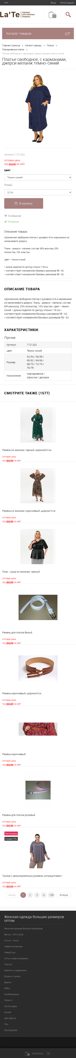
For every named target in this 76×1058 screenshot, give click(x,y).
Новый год (9, 952)
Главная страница (11, 45)
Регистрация (67, 2)
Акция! (7, 1012)
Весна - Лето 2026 (13, 934)
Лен (6, 1024)
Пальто (8, 1000)
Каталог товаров (18, 33)
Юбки (7, 988)
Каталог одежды (33, 45)
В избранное (14, 215)
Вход (53, 2)
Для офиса (10, 1018)
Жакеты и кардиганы (15, 970)
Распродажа (10, 1030)
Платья (50, 45)
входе (12, 164)
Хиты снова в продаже (16, 958)
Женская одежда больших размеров (23, 928)
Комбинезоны (11, 994)
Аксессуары (10, 1006)
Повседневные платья (13, 49)
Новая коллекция (13, 946)
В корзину (26, 203)
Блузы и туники (12, 976)
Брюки (7, 982)
